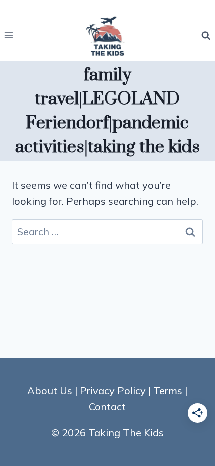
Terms (168, 390)
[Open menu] (9, 36)
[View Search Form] (206, 35)
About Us (50, 390)
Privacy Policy (113, 390)
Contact (107, 406)
